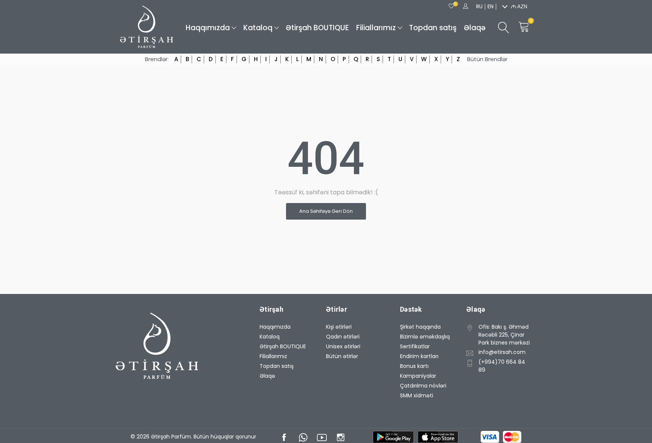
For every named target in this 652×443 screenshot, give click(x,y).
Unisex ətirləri (343, 346)
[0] (451, 6)
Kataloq (257, 28)
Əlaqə (475, 28)
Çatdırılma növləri (423, 385)
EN (490, 6)
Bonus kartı (414, 366)
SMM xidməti (416, 395)
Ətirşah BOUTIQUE (317, 28)
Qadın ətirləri (343, 336)
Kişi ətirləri (339, 327)
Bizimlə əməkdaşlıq (425, 336)
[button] (499, 334)
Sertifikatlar (415, 346)
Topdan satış (433, 28)
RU (479, 6)
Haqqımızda (208, 28)
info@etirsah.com (502, 352)
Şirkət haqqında (420, 327)
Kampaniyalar (418, 376)
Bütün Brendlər (487, 59)
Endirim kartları (419, 356)
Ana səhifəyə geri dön (326, 211)
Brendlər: (157, 59)
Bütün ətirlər (342, 356)
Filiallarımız (376, 28)
